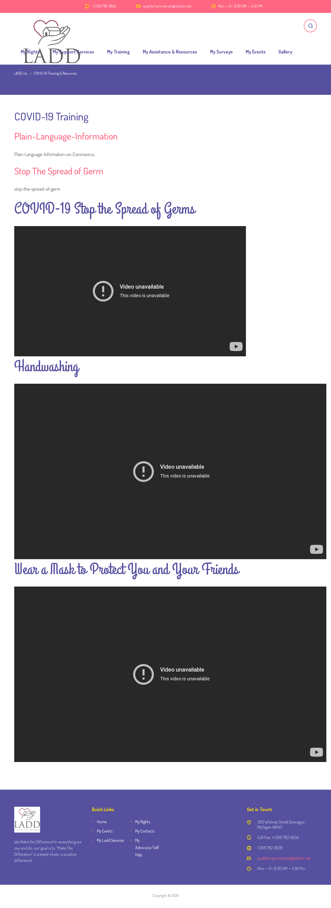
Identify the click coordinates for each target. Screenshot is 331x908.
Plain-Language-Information (66, 136)
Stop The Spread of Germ (58, 171)
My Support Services (73, 52)
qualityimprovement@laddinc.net (167, 6)
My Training (118, 52)
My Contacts (145, 831)
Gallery (285, 52)
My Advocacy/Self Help (147, 847)
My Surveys (221, 52)
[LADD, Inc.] (52, 26)
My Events (256, 52)
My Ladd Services (110, 840)
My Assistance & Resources (170, 52)
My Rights (30, 52)
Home (102, 821)
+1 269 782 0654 (104, 6)
